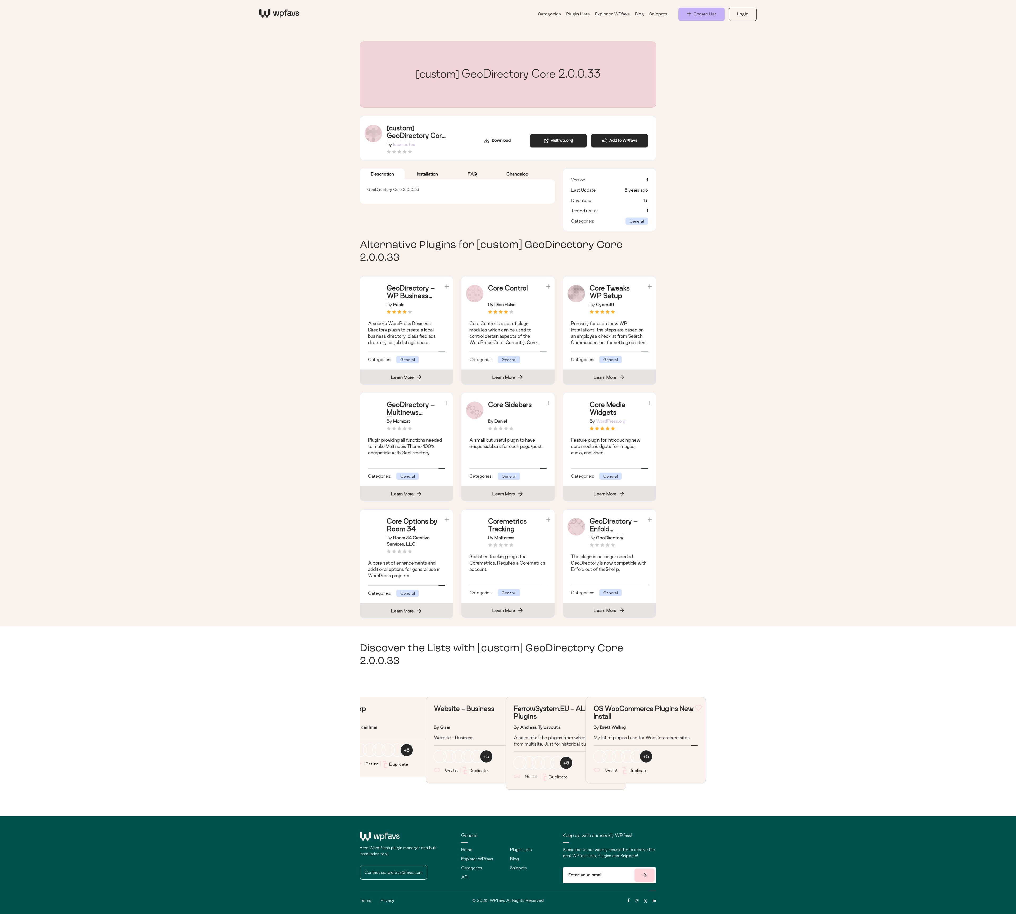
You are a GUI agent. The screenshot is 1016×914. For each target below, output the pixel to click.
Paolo (399, 304)
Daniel (501, 420)
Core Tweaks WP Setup (610, 291)
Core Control (508, 288)
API (464, 877)
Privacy (387, 900)
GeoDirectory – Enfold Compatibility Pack (614, 532)
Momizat (401, 420)
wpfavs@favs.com (405, 872)
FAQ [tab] (472, 173)
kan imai (369, 727)
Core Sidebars (510, 404)
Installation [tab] (427, 173)
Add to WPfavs (622, 141)
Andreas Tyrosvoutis (540, 727)
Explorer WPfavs (612, 14)
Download (500, 141)
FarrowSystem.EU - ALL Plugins (551, 712)
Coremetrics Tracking (507, 525)
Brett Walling (613, 727)
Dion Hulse (505, 304)
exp (360, 708)
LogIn (743, 14)
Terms (365, 900)
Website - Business (464, 708)
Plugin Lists (578, 14)
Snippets (658, 14)
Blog (639, 14)
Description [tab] (382, 173)
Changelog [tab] (517, 173)
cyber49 (605, 304)
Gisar (445, 727)
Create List (703, 14)
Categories (549, 14)
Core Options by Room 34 (412, 525)
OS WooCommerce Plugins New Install (643, 712)
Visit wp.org (561, 141)
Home (466, 849)
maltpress (504, 537)
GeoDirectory (609, 537)
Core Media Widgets (607, 408)
